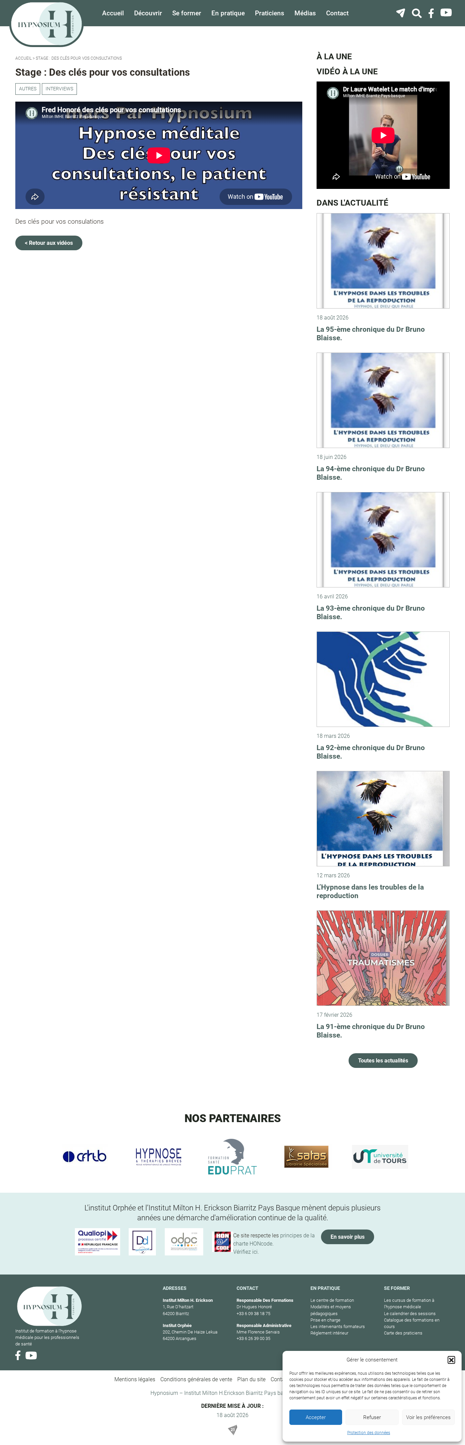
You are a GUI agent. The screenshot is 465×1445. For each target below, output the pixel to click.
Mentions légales (134, 1379)
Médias (305, 13)
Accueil (113, 13)
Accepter (316, 1417)
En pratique (228, 13)
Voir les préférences (428, 1417)
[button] (451, 1359)
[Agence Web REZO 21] (232, 1430)
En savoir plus (348, 1237)
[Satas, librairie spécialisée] (306, 1156)
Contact (337, 13)
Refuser (372, 1417)
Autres (27, 89)
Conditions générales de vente (196, 1379)
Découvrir (148, 13)
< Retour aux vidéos (49, 243)
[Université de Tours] (380, 1156)
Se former (186, 13)
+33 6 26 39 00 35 (253, 1338)
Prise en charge (325, 1320)
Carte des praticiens (403, 1333)
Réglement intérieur (329, 1333)
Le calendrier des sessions (410, 1313)
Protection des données (368, 1432)
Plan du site (251, 1379)
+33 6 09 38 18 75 (253, 1313)
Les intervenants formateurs (337, 1326)
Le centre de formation (332, 1300)
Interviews (59, 89)
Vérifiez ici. (246, 1252)
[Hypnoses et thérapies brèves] (159, 1156)
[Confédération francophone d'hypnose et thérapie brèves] (85, 1156)
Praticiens (269, 13)
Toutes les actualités (383, 1060)
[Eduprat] (233, 1156)
